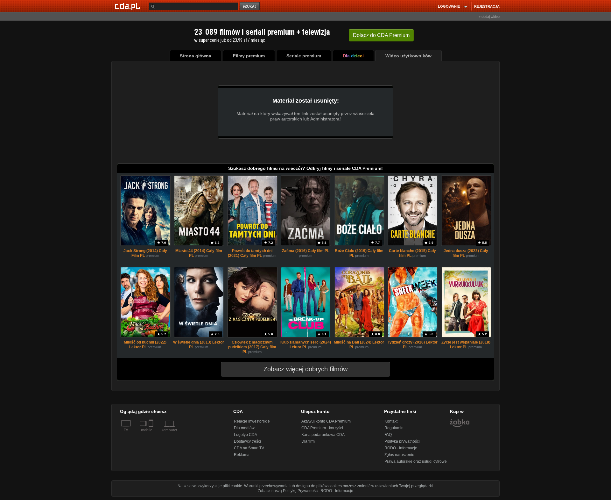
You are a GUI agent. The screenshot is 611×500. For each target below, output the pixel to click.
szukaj (250, 6)
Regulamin (394, 428)
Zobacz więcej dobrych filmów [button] (305, 369)
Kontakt (390, 421)
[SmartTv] (152, 433)
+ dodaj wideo (489, 16)
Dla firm (308, 441)
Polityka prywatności (402, 441)
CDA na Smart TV (249, 448)
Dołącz (381, 35)
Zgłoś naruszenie (399, 455)
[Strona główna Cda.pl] (128, 6)
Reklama (241, 455)
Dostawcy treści (247, 441)
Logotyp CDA (245, 434)
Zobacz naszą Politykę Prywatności (288, 491)
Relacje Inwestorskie (252, 421)
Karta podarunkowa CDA (323, 434)
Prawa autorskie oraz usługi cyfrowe (415, 461)
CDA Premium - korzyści (322, 428)
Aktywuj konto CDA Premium (326, 421)
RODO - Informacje (336, 491)
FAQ (388, 434)
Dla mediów (244, 428)
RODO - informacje (400, 448)
